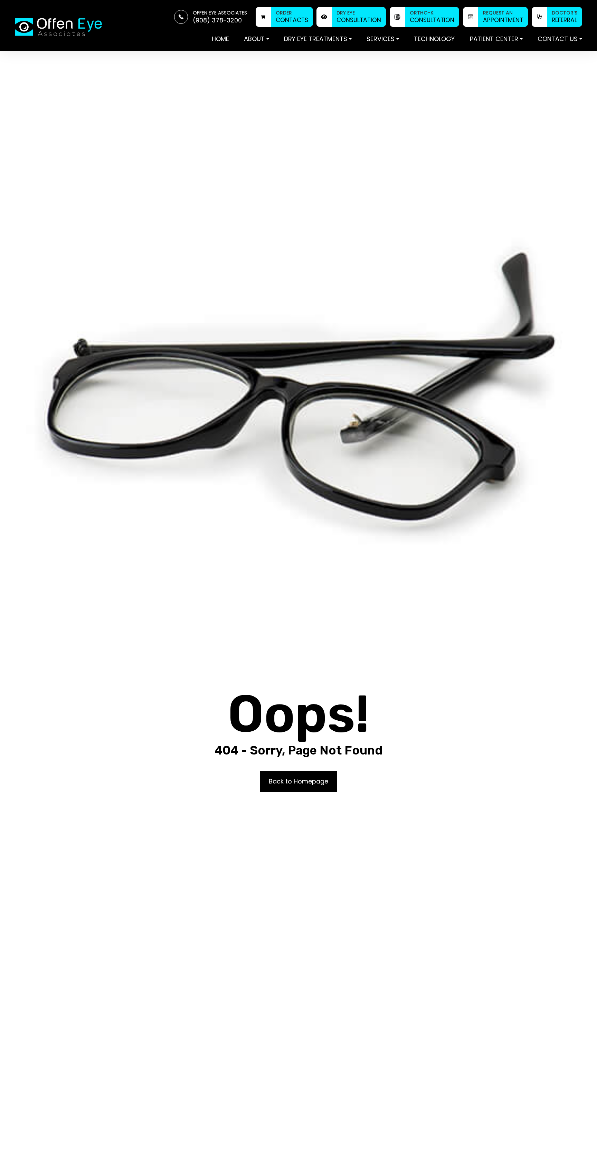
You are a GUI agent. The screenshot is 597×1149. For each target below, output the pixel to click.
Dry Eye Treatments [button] (315, 39)
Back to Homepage (298, 781)
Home (220, 39)
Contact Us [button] (558, 39)
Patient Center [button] (494, 39)
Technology (434, 39)
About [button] (254, 39)
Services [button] (381, 39)
